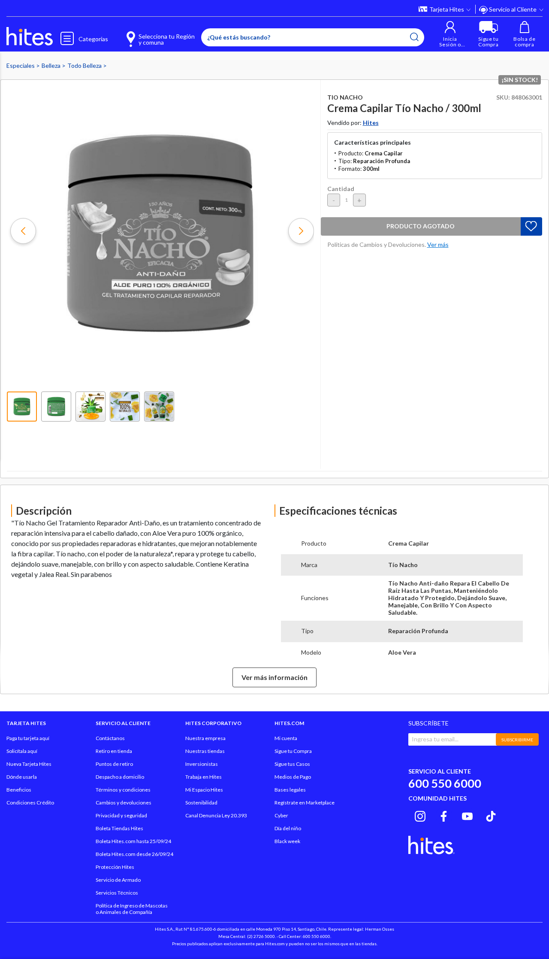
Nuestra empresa (205, 738)
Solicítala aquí (21, 751)
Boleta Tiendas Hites (119, 828)
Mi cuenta (285, 738)
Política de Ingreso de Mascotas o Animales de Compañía (132, 908)
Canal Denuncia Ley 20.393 (216, 815)
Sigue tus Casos (292, 764)
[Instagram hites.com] (420, 814)
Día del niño (287, 828)
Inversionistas (201, 764)
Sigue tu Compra (293, 751)
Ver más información (274, 677)
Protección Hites (115, 867)
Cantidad (340, 188)
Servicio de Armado (118, 880)
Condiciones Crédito (30, 802)
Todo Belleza (85, 65)
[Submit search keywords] (414, 37)
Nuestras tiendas (205, 751)
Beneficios (18, 789)
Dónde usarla (21, 777)
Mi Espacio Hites (204, 789)
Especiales (21, 65)
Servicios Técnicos (117, 892)
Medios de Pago (292, 777)
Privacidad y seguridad (121, 815)
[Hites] (29, 36)
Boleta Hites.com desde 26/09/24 (134, 854)
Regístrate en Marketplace (304, 802)
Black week (287, 841)
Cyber (281, 815)
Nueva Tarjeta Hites (28, 764)
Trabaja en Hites (203, 777)
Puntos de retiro (114, 764)
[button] (450, 34)
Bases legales (290, 789)
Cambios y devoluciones (123, 802)
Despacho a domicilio (120, 777)
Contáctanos (110, 738)
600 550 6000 (444, 783)
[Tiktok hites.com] (491, 814)
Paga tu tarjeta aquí (27, 738)
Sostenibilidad (201, 802)
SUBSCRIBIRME (517, 739)
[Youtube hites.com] (467, 814)
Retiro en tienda (114, 751)
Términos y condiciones (123, 789)
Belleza (52, 65)
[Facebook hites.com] (443, 814)
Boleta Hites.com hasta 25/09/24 (133, 841)
